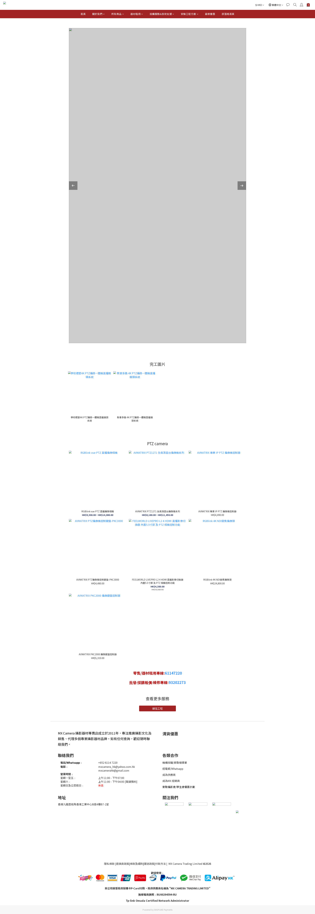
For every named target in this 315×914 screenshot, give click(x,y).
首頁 (83, 14)
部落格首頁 (228, 14)
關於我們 (97, 14)
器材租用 (135, 14)
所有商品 (116, 14)
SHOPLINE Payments (163, 909)
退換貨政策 (122, 864)
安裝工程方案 (188, 14)
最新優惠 (210, 14)
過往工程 (157, 708)
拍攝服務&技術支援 (161, 14)
